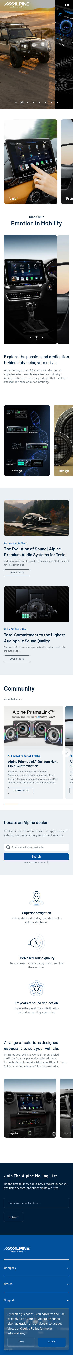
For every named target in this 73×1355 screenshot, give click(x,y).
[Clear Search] (64, 847)
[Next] (66, 752)
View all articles (12, 699)
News (23, 543)
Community (33, 755)
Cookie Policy (29, 1328)
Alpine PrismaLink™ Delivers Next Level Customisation (33, 763)
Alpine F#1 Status (12, 629)
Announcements (12, 543)
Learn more (17, 572)
